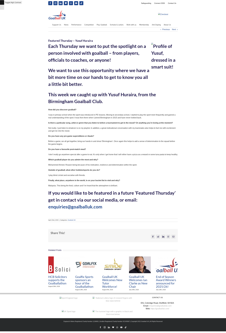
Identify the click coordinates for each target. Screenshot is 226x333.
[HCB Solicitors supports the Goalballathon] (59, 257)
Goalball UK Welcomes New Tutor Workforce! (112, 281)
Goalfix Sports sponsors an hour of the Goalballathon (84, 281)
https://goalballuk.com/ (160, 309)
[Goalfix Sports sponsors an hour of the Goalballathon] (86, 257)
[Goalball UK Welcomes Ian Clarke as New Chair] (140, 257)
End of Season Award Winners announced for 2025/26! (166, 281)
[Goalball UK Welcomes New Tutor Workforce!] (113, 257)
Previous (166, 29)
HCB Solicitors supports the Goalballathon (57, 280)
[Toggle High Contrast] (2, 2)
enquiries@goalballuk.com (75, 206)
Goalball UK (72, 220)
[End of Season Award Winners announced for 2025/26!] (167, 257)
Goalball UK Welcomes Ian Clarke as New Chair (138, 281)
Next (174, 29)
